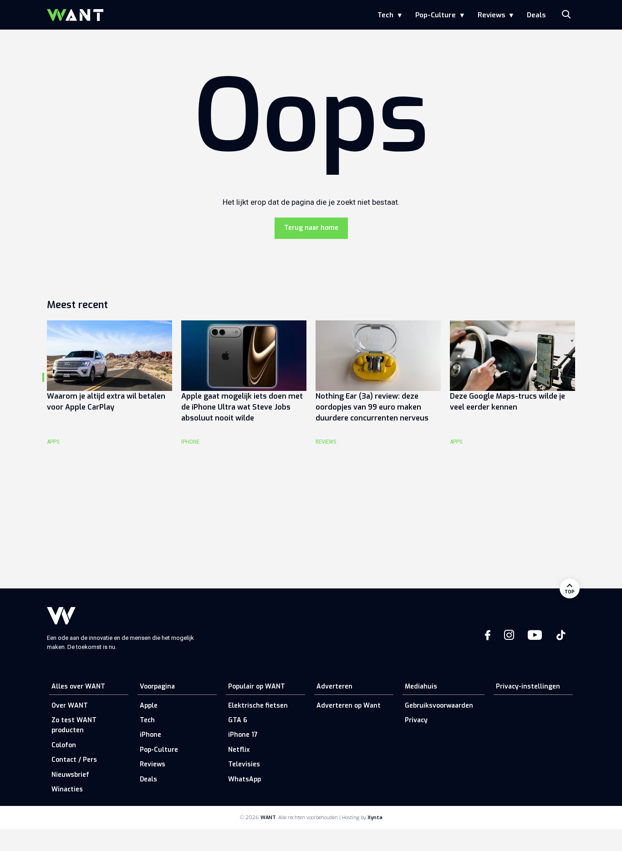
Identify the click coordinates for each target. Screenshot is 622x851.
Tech (385, 15)
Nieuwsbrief (70, 774)
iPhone (150, 734)
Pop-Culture (435, 15)
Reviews (491, 15)
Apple (149, 705)
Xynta (374, 817)
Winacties (67, 789)
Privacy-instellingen (528, 686)
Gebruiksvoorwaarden (439, 705)
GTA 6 (237, 720)
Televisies (244, 764)
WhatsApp (244, 779)
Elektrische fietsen (258, 705)
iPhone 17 (243, 734)
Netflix (239, 749)
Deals (536, 15)
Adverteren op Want (348, 705)
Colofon (63, 745)
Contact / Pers (74, 759)
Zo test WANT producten (74, 725)
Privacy (416, 720)
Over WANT (69, 705)
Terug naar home (311, 227)
